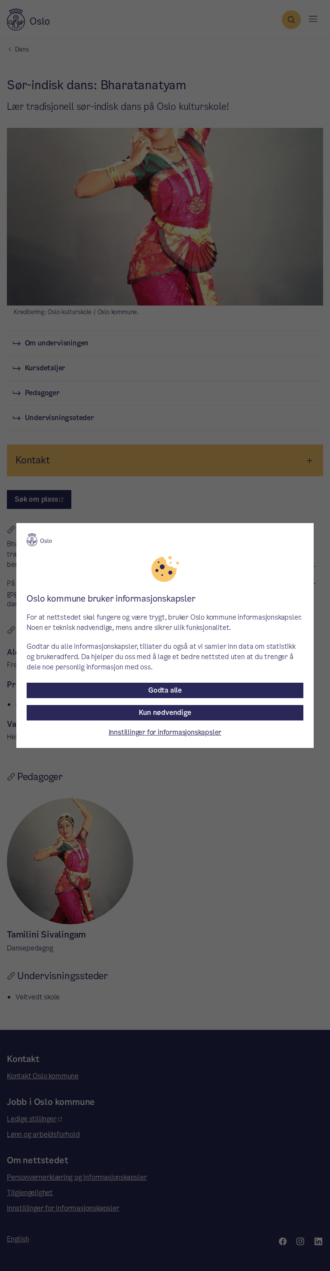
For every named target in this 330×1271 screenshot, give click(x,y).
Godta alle (165, 690)
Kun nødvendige (165, 712)
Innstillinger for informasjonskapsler (165, 732)
